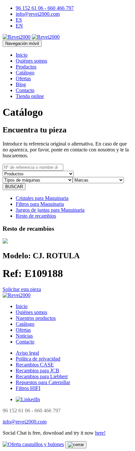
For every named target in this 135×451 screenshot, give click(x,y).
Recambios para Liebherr (42, 376)
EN (19, 26)
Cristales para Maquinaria (42, 198)
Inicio (22, 55)
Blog (21, 84)
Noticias (24, 336)
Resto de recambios (36, 216)
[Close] (76, 444)
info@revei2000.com (38, 14)
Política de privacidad (38, 359)
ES (19, 20)
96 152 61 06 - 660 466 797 (45, 8)
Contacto (25, 90)
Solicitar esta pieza (22, 289)
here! (100, 433)
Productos (26, 66)
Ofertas (23, 78)
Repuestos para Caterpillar (43, 382)
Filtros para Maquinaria (40, 204)
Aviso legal (27, 353)
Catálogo (25, 72)
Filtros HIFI (28, 388)
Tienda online (30, 96)
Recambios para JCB (37, 370)
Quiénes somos (31, 61)
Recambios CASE (35, 364)
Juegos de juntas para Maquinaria (50, 210)
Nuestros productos (36, 318)
